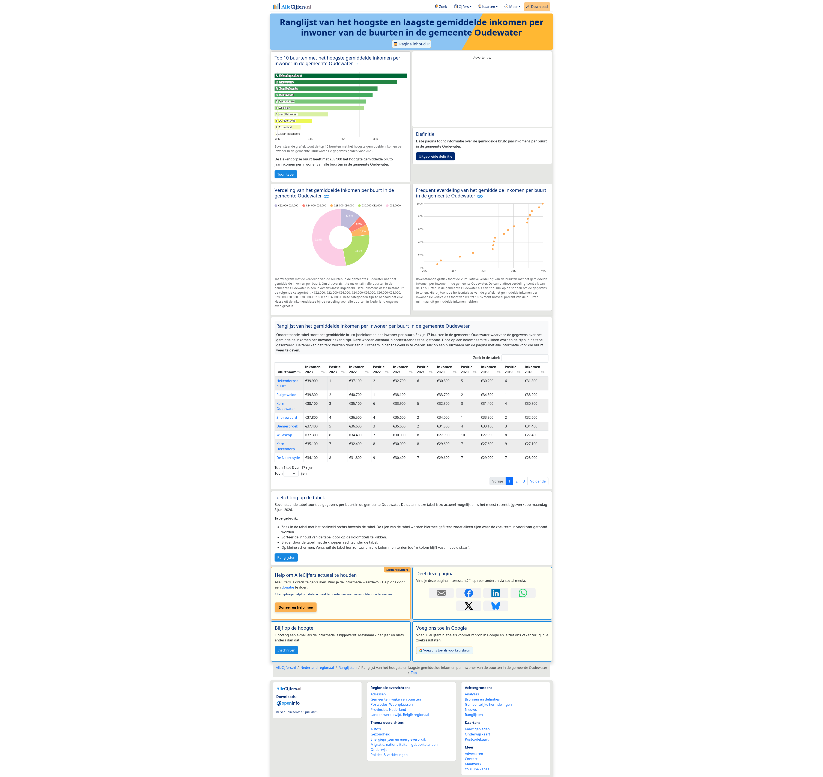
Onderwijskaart (477, 734)
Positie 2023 (335, 369)
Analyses (472, 694)
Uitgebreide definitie (435, 156)
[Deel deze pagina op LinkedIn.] (495, 593)
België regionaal (416, 714)
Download (539, 6)
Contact (471, 758)
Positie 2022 (378, 369)
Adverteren (474, 753)
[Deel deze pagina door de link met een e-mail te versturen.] (441, 593)
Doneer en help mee (296, 607)
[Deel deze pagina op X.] (468, 606)
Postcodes (379, 704)
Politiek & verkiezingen (389, 754)
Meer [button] (513, 6)
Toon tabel (285, 174)
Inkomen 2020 (444, 369)
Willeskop (284, 435)
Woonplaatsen (401, 704)
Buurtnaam (286, 372)
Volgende (538, 481)
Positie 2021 (422, 369)
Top (414, 672)
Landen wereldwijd (386, 714)
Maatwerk (473, 764)
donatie (288, 587)
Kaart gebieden (477, 729)
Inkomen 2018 (532, 369)
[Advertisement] (482, 93)
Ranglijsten (286, 557)
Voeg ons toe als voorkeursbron (446, 650)
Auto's (376, 729)
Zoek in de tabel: (486, 357)
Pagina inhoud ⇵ (414, 43)
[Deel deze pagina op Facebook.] (468, 593)
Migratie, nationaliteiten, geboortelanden (404, 744)
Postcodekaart (477, 739)
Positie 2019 (510, 369)
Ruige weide (286, 394)
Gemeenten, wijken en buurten (396, 699)
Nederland (397, 709)
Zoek (442, 6)
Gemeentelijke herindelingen (488, 704)
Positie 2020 (466, 369)
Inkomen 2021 (400, 369)
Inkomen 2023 (313, 369)
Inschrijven (286, 650)
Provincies (379, 709)
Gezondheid (380, 734)
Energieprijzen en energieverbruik (398, 739)
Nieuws (471, 709)
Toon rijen (291, 473)
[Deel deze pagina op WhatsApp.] (523, 593)
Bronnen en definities (482, 699)
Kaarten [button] (488, 6)
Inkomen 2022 (357, 369)
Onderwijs (379, 749)
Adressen (378, 694)
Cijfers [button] (463, 6)
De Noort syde (288, 457)
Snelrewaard (286, 417)
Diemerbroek (287, 426)
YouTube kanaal (477, 769)
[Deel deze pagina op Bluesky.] (495, 606)
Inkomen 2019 (488, 369)
